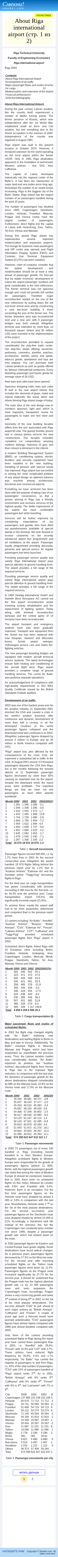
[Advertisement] (29, 1517)
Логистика (43, 15)
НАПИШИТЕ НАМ (13, 1551)
